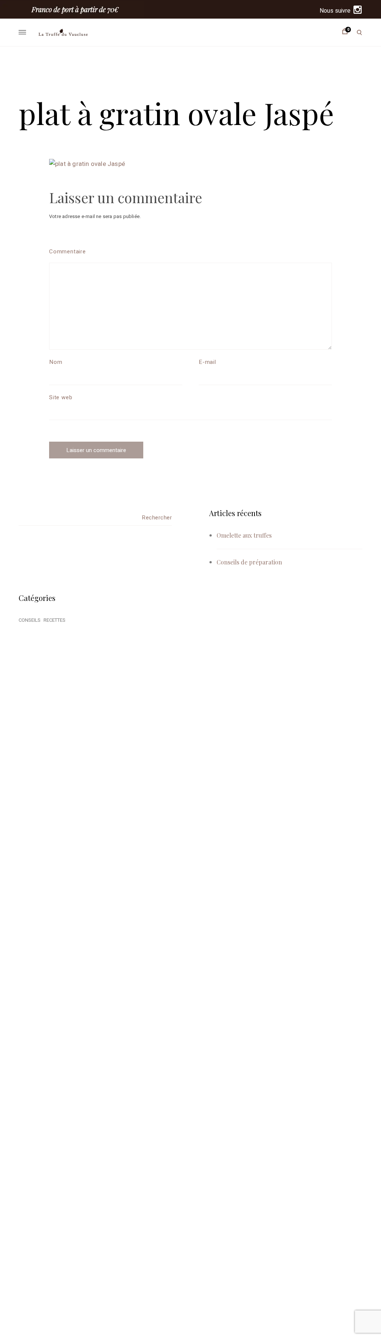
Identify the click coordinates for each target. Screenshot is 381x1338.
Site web (60, 397)
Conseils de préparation (249, 562)
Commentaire (67, 251)
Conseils (30, 620)
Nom (55, 362)
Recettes (54, 620)
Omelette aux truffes (244, 535)
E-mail (207, 362)
